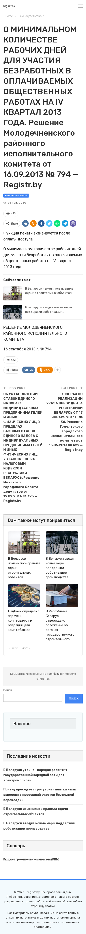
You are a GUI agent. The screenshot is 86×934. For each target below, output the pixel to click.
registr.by (9, 6)
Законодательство (16, 195)
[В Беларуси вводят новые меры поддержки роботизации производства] (12, 312)
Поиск (7, 690)
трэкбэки (53, 673)
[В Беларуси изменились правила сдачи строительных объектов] (12, 293)
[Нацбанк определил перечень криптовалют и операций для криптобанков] (24, 595)
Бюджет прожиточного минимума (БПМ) (31, 859)
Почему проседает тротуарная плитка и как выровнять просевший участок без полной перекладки (39, 795)
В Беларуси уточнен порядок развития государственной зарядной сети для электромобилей (35, 775)
